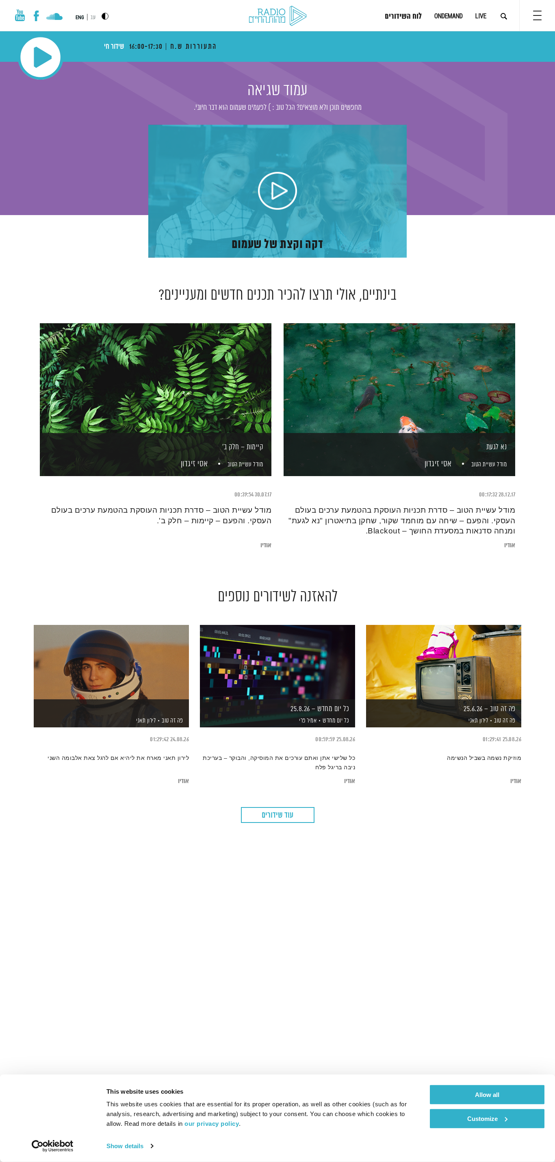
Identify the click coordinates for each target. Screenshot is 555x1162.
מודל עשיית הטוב (489, 464)
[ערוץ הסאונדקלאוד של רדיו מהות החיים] (54, 17)
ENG (80, 17)
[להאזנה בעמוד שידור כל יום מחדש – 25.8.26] (277, 662)
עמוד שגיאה (277, 91)
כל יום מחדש (336, 720)
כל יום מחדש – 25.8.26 (320, 709)
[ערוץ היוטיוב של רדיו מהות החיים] (20, 15)
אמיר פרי (307, 721)
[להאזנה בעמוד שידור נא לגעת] (399, 385)
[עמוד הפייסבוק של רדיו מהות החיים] (36, 16)
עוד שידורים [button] (277, 815)
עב (93, 18)
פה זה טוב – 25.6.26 (490, 709)
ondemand (448, 16)
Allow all (487, 1094)
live (480, 16)
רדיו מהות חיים (278, 16)
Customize (482, 1118)
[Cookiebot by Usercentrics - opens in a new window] (52, 1146)
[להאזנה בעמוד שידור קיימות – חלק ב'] (155, 385)
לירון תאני (477, 721)
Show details (124, 1145)
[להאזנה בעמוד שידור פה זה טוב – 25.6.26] (443, 662)
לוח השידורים (403, 17)
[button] (537, 15)
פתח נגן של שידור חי (40, 57)
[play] (277, 191)
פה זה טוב (505, 720)
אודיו (509, 545)
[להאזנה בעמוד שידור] (111, 662)
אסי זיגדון (437, 464)
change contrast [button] (105, 16)
